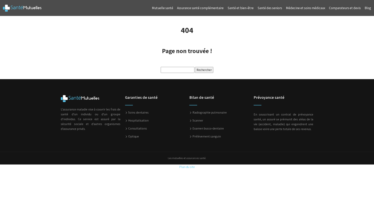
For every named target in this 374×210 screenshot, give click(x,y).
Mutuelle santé (162, 8)
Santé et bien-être (241, 8)
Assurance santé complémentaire (200, 8)
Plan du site (187, 167)
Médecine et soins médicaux (305, 8)
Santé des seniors (270, 8)
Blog (368, 8)
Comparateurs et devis (345, 8)
